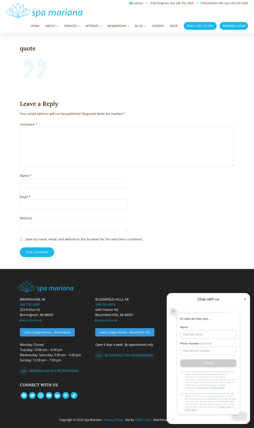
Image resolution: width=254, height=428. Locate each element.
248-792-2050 (184, 3)
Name (25, 176)
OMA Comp (143, 420)
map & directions (31, 320)
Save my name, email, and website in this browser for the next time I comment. (84, 239)
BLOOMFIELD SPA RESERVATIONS (129, 355)
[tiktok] (74, 395)
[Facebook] (24, 395)
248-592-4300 (239, 3)
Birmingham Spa (164, 3)
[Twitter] (32, 395)
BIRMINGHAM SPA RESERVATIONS (54, 371)
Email (25, 197)
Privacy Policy (113, 420)
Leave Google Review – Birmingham (47, 332)
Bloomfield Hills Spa (216, 3)
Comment (28, 124)
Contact (138, 3)
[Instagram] (40, 395)
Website (26, 218)
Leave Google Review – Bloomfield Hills (124, 332)
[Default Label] (49, 395)
